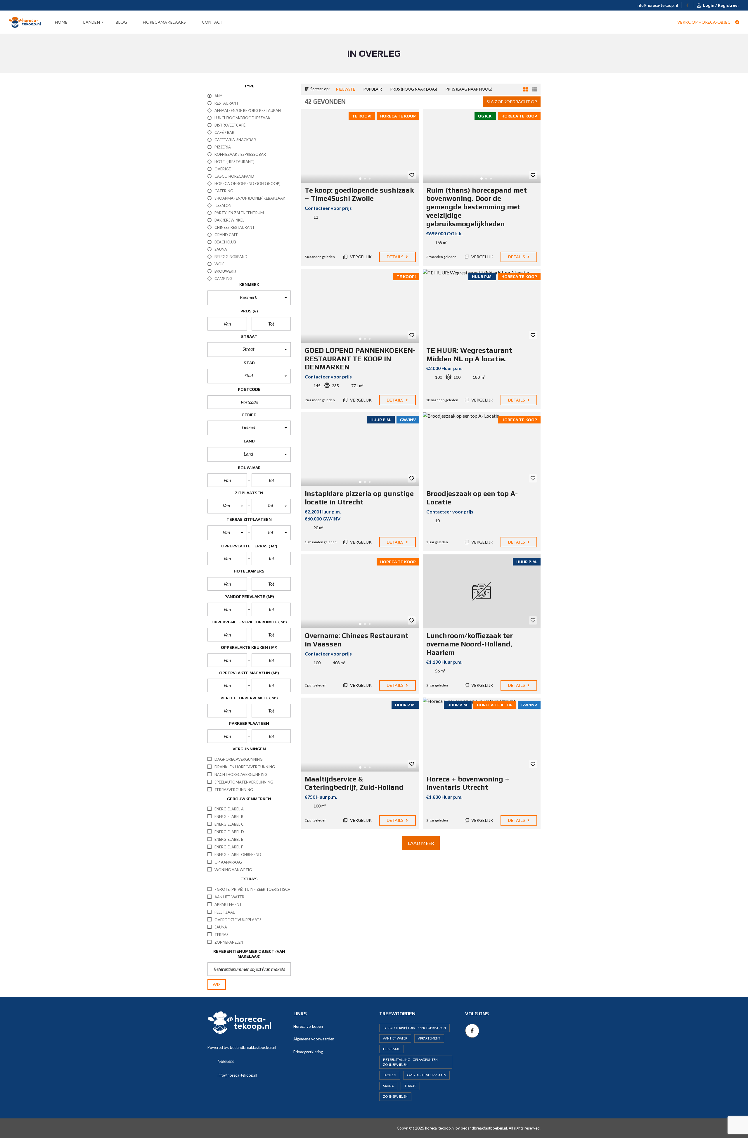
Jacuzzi (389, 1075)
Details (396, 256)
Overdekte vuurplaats (426, 1075)
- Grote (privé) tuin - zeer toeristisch (414, 1028)
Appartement (429, 1038)
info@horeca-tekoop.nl (657, 5)
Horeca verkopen (308, 1026)
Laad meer (421, 843)
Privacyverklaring (308, 1051)
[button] (249, 297)
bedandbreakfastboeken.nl (253, 1047)
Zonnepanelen (395, 1096)
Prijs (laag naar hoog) (469, 89)
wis (217, 984)
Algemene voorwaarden (313, 1039)
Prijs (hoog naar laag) (413, 89)
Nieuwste (345, 89)
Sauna (388, 1086)
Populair (372, 89)
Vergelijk (360, 256)
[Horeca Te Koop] (25, 22)
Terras (410, 1086)
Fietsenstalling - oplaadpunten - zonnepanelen (411, 1062)
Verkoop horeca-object (705, 22)
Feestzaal (391, 1049)
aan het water (395, 1038)
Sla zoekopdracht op (511, 101)
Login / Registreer (721, 5)
